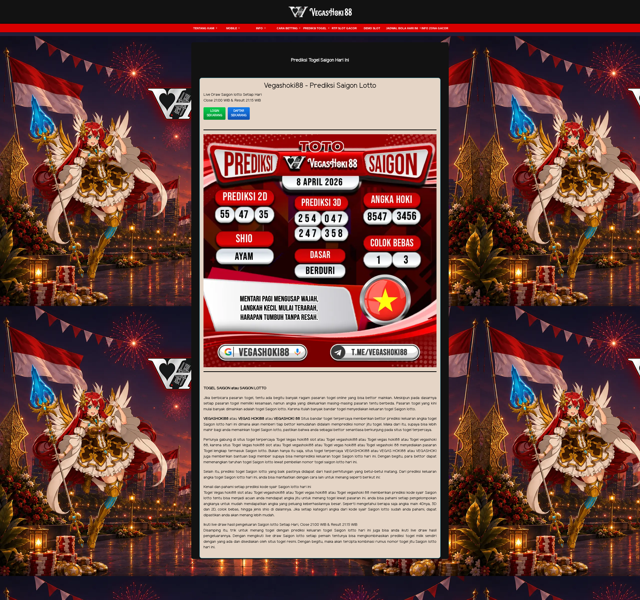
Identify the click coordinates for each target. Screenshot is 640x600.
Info (260, 28)
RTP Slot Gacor (344, 28)
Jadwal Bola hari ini (402, 28)
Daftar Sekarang (238, 113)
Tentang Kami (204, 28)
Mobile (232, 28)
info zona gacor (435, 28)
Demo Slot (372, 28)
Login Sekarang (214, 113)
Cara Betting (287, 28)
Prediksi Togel (315, 28)
